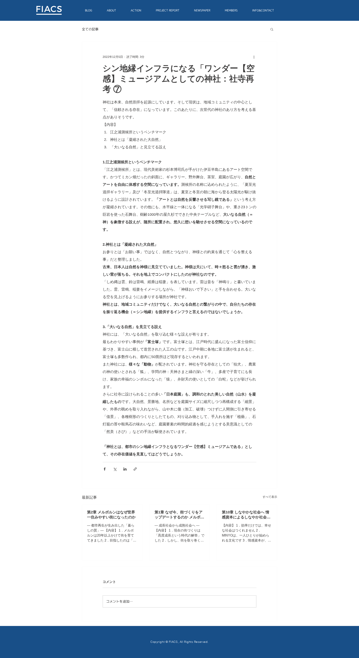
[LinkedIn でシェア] (125, 469)
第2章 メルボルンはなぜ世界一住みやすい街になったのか (111, 514)
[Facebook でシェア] (105, 469)
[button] (272, 29)
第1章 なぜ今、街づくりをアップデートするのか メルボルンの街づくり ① (179, 515)
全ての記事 (90, 29)
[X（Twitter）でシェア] (115, 469)
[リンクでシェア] (135, 469)
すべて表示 (270, 496)
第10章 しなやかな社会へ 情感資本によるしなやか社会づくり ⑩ (246, 515)
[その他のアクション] (253, 56)
